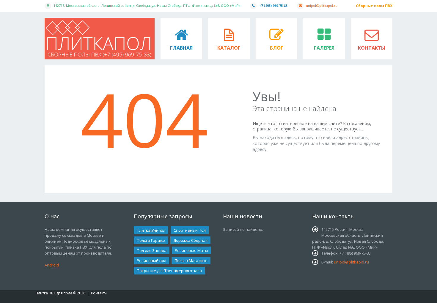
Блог (276, 48)
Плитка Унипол (151, 230)
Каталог (228, 48)
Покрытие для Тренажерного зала (169, 270)
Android (52, 265)
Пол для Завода (151, 250)
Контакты (371, 48)
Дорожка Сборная (190, 240)
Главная (181, 48)
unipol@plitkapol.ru (321, 5)
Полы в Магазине (191, 260)
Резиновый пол (151, 260)
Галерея (324, 48)
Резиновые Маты (191, 250)
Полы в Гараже (151, 240)
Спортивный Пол (190, 230)
